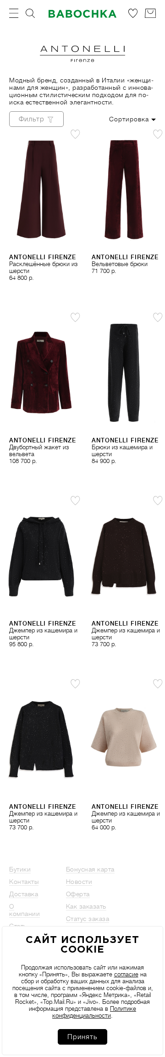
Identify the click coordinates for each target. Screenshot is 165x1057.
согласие (126, 974)
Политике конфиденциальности (94, 1012)
